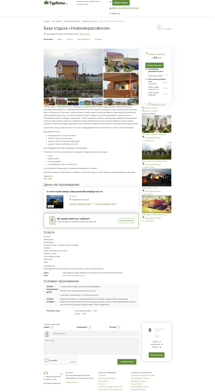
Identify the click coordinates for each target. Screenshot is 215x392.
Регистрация (103, 381)
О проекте (102, 375)
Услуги (70, 39)
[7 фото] (55, 201)
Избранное (115, 14)
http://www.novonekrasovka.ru (74, 275)
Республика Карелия (139, 381)
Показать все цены (154, 65)
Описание (48, 39)
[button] (94, 204)
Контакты (102, 384)
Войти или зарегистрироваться (125, 8)
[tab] (90, 202)
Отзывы (98, 39)
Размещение (81, 327)
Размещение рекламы (106, 378)
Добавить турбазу (121, 3)
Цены (59, 39)
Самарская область (138, 389)
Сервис (46, 327)
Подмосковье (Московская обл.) (143, 375)
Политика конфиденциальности (110, 387)
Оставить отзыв (127, 362)
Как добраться (83, 39)
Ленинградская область (140, 378)
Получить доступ (126, 221)
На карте (86, 34)
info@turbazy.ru (72, 382)
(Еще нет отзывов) (164, 29)
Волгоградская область (140, 387)
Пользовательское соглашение (110, 389)
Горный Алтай (136, 384)
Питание (112, 327)
